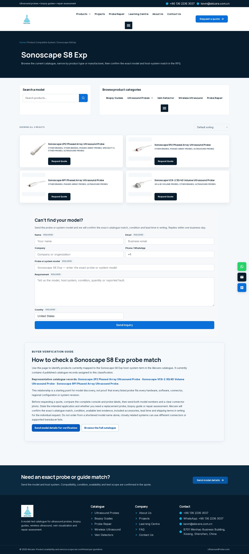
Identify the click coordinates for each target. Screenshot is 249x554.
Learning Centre (138, 14)
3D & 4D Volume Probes (166, 184)
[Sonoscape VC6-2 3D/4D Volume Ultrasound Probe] (140, 184)
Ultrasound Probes (138, 98)
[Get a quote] (241, 287)
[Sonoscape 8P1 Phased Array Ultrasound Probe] (33, 184)
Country (39, 309)
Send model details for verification (56, 427)
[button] (128, 25)
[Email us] (241, 277)
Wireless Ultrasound (191, 98)
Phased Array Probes (90, 148)
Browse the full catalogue (100, 427)
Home (22, 42)
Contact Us (174, 14)
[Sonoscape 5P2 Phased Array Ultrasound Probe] (140, 149)
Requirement (42, 274)
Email (128, 234)
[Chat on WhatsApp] (241, 266)
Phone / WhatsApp (135, 248)
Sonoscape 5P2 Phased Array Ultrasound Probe (182, 144)
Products (81, 14)
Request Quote (59, 161)
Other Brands (55, 148)
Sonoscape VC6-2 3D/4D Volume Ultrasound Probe (184, 180)
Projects (100, 14)
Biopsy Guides (114, 98)
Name (38, 234)
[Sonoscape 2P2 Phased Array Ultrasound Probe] (33, 149)
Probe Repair (116, 14)
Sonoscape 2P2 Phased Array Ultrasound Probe (76, 144)
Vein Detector (165, 98)
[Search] (83, 98)
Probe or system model (47, 261)
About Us (157, 14)
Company (40, 248)
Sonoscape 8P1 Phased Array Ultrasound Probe (76, 180)
